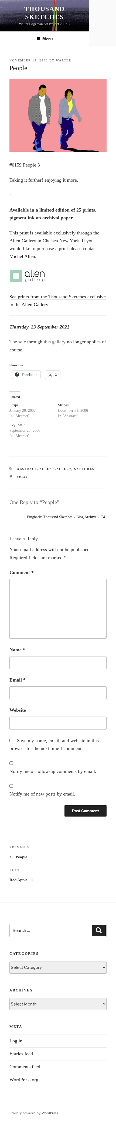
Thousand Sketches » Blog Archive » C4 (74, 517)
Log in (15, 1040)
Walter (63, 60)
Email (17, 680)
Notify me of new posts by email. (42, 794)
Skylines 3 (17, 425)
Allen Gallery (22, 240)
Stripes (63, 405)
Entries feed (21, 1053)
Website (17, 710)
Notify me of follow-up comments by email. (52, 771)
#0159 (22, 476)
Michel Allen (22, 256)
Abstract (27, 469)
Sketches (84, 469)
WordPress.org (23, 1079)
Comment (21, 572)
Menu (47, 38)
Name (17, 649)
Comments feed (24, 1066)
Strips (13, 405)
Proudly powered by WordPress (33, 1113)
